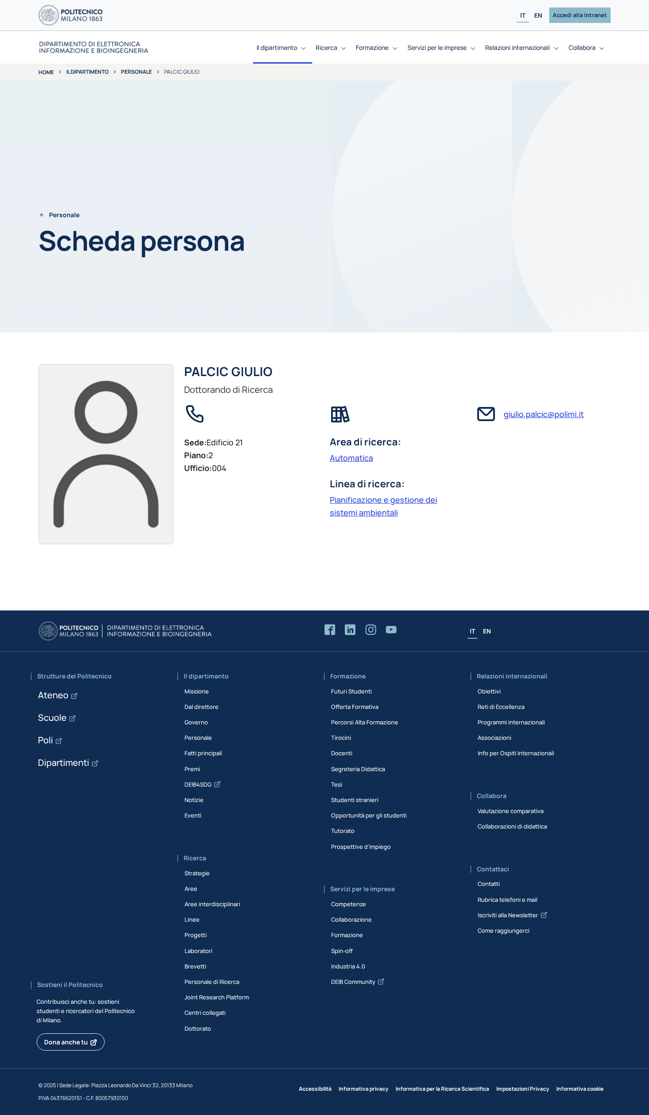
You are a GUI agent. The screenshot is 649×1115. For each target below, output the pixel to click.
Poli (45, 740)
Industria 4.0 (348, 966)
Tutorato (343, 831)
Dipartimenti (63, 762)
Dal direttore (202, 707)
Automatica (351, 457)
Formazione (347, 935)
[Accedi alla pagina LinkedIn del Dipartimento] (350, 630)
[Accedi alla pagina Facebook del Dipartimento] (329, 630)
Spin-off (342, 951)
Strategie (197, 873)
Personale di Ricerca (212, 982)
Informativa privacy (364, 1088)
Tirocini (341, 738)
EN (538, 15)
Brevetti (195, 966)
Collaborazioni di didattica (512, 826)
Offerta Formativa (354, 707)
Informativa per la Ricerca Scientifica (442, 1088)
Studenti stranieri (354, 800)
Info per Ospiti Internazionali (516, 753)
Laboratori (198, 951)
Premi (192, 769)
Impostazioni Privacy (522, 1088)
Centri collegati (205, 1013)
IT (522, 15)
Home (46, 72)
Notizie (194, 800)
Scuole (52, 717)
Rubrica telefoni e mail (507, 900)
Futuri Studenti (351, 691)
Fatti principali (203, 753)
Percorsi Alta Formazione (364, 722)
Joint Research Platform (217, 997)
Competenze (348, 904)
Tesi (336, 784)
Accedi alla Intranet (580, 15)
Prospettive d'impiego (361, 847)
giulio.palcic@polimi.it (544, 414)
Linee (192, 919)
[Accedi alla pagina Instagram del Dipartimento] (371, 630)
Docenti (341, 753)
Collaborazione (351, 919)
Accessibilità (315, 1088)
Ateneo (53, 695)
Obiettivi (489, 691)
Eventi (193, 815)
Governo (196, 722)
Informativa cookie (580, 1088)
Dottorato (198, 1028)
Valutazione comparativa (510, 811)
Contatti (489, 884)
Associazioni (494, 738)
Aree (191, 889)
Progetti (196, 935)
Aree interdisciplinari (212, 904)
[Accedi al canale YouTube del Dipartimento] (391, 630)
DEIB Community (353, 982)
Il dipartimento (87, 71)
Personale (136, 71)
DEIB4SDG (198, 784)
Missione (197, 691)
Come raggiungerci (503, 930)
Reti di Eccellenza (501, 707)
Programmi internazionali (511, 722)
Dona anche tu (66, 1042)
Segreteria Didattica (358, 769)
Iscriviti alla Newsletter (508, 915)
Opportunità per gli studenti (369, 815)
